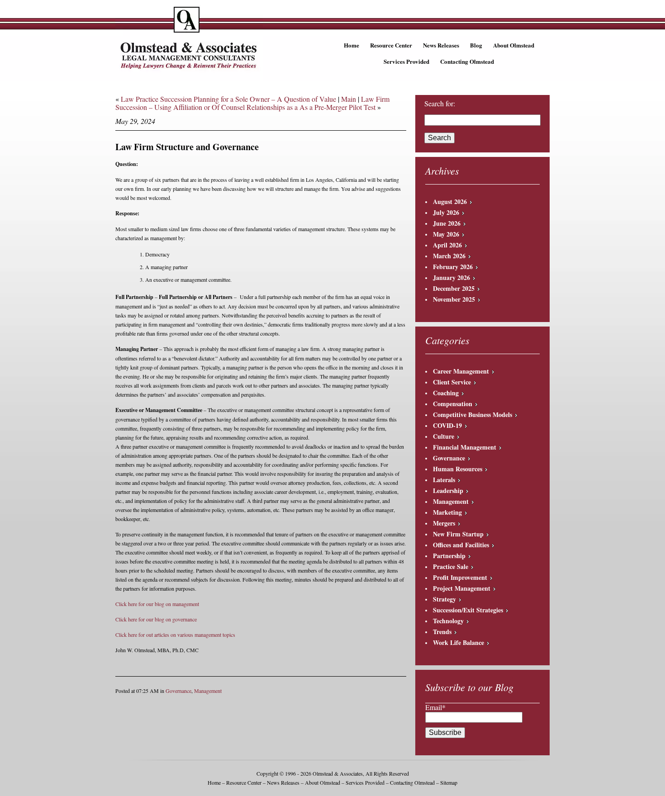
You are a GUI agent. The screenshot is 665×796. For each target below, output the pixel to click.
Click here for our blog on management (157, 603)
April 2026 (447, 245)
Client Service (452, 382)
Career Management (461, 371)
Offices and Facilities (461, 545)
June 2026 (447, 223)
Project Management (461, 588)
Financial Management (464, 447)
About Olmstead (513, 45)
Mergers (444, 523)
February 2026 (453, 266)
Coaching (446, 393)
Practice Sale (450, 566)
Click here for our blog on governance (156, 619)
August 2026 (450, 201)
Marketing (447, 512)
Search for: (439, 104)
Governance (178, 690)
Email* (435, 707)
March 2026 (449, 256)
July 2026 (446, 212)
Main (348, 99)
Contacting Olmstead (467, 61)
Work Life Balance (458, 642)
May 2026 (446, 234)
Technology (448, 620)
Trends (442, 631)
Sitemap (448, 782)
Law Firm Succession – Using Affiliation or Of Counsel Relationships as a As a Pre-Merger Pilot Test (252, 103)
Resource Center (391, 45)
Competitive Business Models (472, 414)
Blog (476, 45)
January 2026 (451, 277)
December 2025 (454, 288)
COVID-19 (447, 425)
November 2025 (454, 299)
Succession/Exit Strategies (468, 610)
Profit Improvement (460, 577)
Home (351, 45)
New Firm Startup (458, 534)
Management (208, 690)
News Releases (441, 45)
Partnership (449, 555)
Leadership (448, 490)
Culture (443, 436)
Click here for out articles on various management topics (175, 634)
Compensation (452, 403)
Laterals (444, 479)
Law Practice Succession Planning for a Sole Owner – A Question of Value (228, 99)
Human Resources (457, 469)
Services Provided (406, 61)
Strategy (444, 599)
